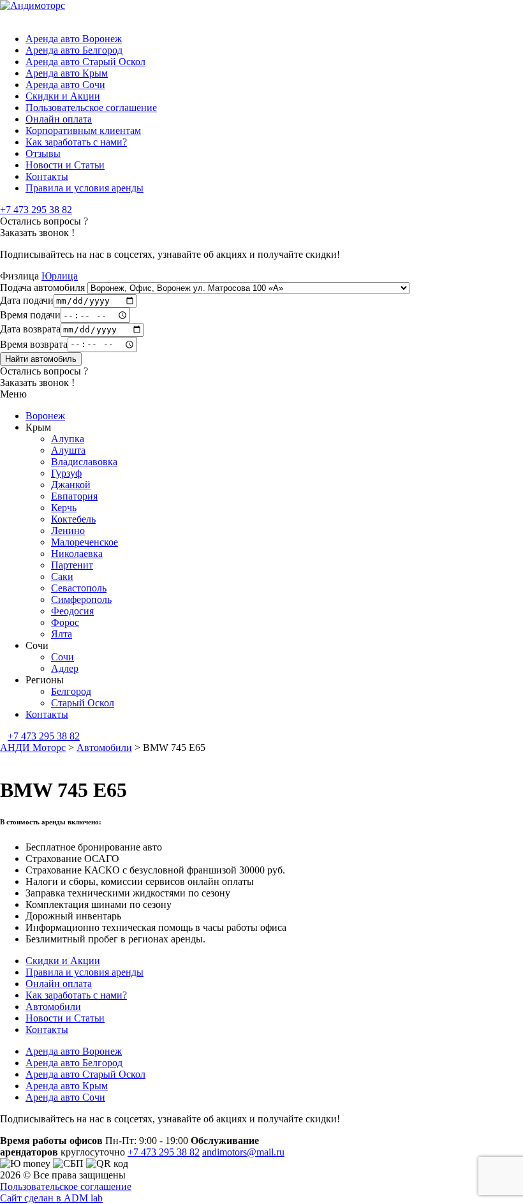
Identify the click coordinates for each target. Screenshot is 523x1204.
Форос (65, 622)
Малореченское (84, 542)
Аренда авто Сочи (65, 84)
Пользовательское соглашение (91, 107)
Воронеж (45, 415)
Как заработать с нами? (76, 142)
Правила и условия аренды (85, 187)
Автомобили (53, 1006)
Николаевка (77, 553)
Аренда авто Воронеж (74, 38)
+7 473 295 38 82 (36, 209)
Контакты (47, 176)
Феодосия (72, 611)
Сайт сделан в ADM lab (51, 1198)
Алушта (68, 450)
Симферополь (81, 599)
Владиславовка (84, 461)
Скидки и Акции (63, 96)
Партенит (72, 565)
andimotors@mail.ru (243, 1152)
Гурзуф (66, 473)
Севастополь (79, 588)
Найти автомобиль (41, 359)
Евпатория (74, 496)
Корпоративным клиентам (83, 130)
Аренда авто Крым (67, 73)
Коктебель (73, 519)
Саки (62, 576)
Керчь (64, 507)
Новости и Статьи (65, 165)
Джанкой (71, 484)
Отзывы (43, 153)
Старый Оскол (82, 702)
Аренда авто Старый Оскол (85, 61)
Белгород (71, 691)
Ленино (68, 530)
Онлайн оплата (59, 119)
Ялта (61, 633)
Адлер (64, 668)
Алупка (67, 438)
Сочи (62, 656)
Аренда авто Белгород (74, 50)
